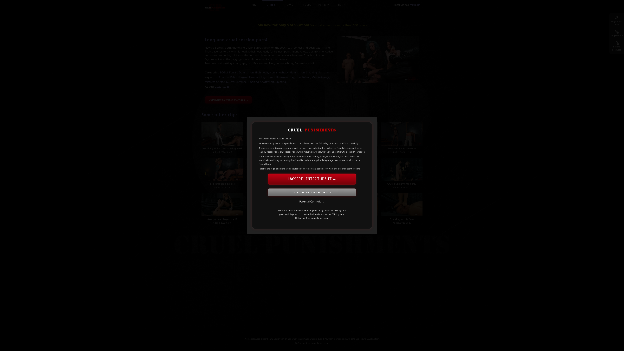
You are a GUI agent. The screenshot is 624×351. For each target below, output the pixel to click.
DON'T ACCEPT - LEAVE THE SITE (312, 192)
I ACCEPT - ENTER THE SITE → (312, 179)
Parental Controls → (312, 201)
